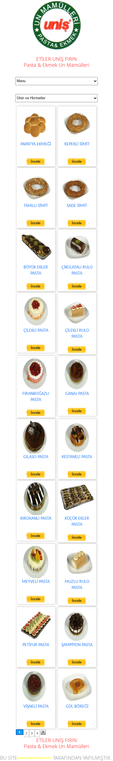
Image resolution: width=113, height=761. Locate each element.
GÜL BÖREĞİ (77, 706)
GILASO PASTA (35, 457)
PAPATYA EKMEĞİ (36, 144)
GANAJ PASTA (77, 394)
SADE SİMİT (77, 206)
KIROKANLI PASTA (35, 518)
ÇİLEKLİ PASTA (36, 330)
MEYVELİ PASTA (36, 582)
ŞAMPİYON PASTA (76, 645)
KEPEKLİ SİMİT (77, 144)
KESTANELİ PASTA (77, 457)
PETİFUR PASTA (35, 645)
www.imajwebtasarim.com (34, 757)
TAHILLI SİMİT (36, 206)
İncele (35, 162)
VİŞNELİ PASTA (36, 706)
